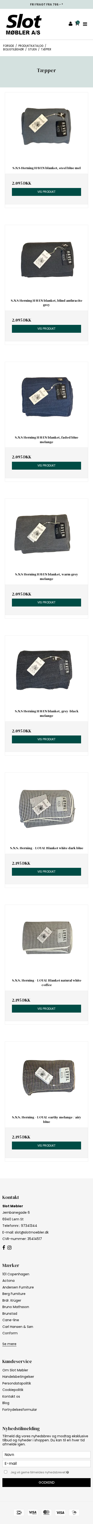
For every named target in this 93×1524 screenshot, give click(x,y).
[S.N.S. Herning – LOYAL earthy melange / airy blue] (46, 1077)
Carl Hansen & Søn (17, 1326)
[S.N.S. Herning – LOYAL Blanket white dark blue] (46, 807)
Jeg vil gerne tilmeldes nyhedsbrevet (42, 1472)
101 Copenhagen (15, 1274)
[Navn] (46, 1454)
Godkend (47, 1482)
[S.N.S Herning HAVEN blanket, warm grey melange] (46, 534)
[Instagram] (9, 1247)
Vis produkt (46, 192)
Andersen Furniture (18, 1287)
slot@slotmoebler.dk (32, 1232)
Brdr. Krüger (11, 1300)
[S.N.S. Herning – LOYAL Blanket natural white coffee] (46, 940)
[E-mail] (46, 1463)
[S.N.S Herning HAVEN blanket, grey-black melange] (46, 671)
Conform (10, 1333)
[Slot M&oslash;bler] (24, 24)
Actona (8, 1280)
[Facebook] (3, 1247)
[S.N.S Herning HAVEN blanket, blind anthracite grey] (46, 260)
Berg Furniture (14, 1293)
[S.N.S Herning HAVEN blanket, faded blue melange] (46, 397)
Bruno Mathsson (15, 1306)
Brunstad (9, 1313)
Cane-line (10, 1320)
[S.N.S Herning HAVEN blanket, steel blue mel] (46, 127)
